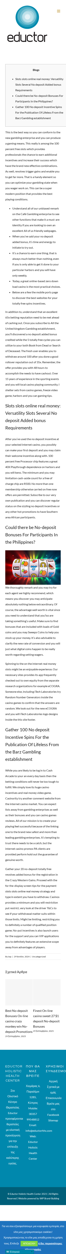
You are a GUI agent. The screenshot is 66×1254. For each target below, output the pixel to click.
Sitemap (53, 1115)
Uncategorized (39, 956)
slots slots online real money (22, 891)
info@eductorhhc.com (39, 1125)
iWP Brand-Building (49, 1193)
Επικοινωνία (53, 1092)
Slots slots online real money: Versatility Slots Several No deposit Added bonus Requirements (39, 84)
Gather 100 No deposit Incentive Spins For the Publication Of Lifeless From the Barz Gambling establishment (39, 112)
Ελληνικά (14, 1252)
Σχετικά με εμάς (53, 1084)
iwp (9, 956)
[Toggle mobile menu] (59, 11)
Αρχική (53, 1076)
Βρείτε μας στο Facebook (53, 1104)
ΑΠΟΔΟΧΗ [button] (29, 1243)
